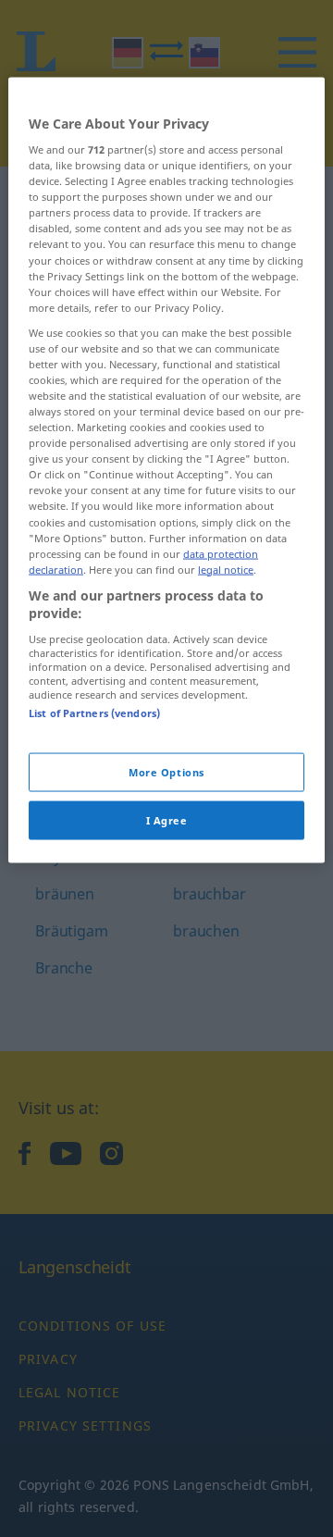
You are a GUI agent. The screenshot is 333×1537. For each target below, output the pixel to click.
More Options (166, 772)
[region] (166, 470)
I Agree (167, 820)
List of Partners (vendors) (94, 713)
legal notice (225, 569)
